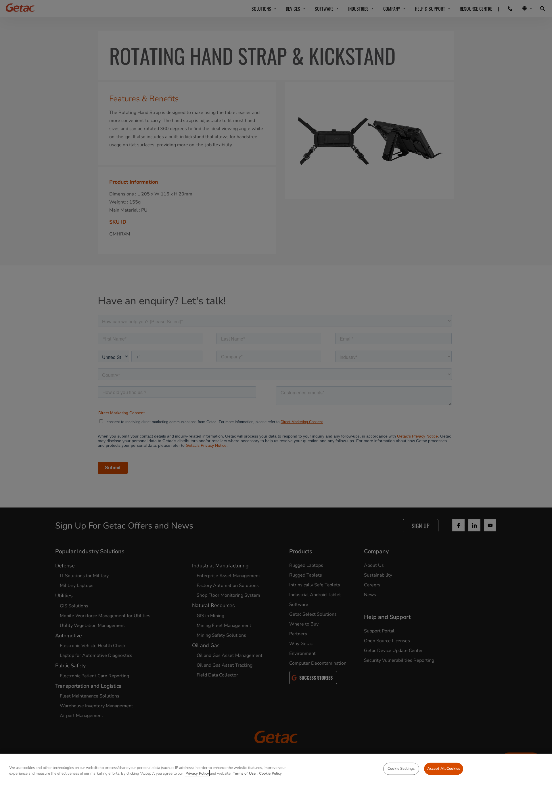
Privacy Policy (197, 773)
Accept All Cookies (443, 768)
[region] (276, 769)
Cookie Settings (401, 768)
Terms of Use (245, 773)
